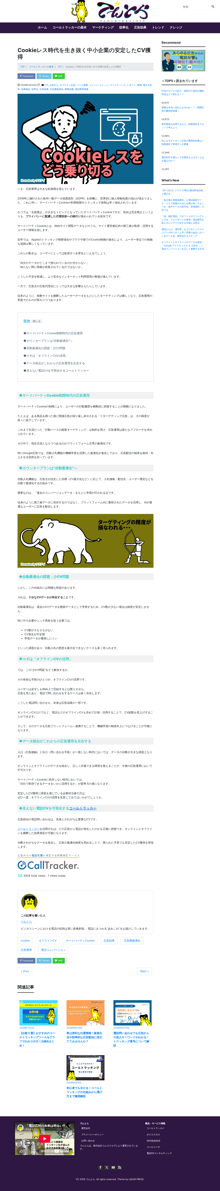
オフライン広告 (67, 85)
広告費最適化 (56, 89)
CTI (46, 85)
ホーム (42, 27)
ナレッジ (176, 27)
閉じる (37, 321)
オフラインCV (48, 940)
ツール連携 (82, 85)
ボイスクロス (153, 1134)
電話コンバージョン (53, 949)
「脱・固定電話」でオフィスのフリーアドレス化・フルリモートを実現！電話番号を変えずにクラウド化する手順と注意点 (183, 219)
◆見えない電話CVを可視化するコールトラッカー (56, 370)
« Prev (25, 971)
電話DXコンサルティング (159, 1153)
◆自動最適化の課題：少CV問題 (44, 348)
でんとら (26, 921)
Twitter (45, 76)
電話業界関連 (81, 89)
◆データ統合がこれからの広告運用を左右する (54, 363)
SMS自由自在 (153, 1140)
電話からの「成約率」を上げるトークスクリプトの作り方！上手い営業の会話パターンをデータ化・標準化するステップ (183, 232)
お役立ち (53, 85)
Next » (144, 971)
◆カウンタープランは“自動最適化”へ (47, 340)
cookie (25, 940)
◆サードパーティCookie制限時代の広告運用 (53, 333)
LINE (60, 76)
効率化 (124, 27)
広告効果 (140, 27)
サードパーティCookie (80, 940)
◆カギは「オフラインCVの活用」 (45, 355)
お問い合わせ (88, 1140)
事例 (139, 85)
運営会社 (85, 1128)
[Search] (213, 7)
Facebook (27, 76)
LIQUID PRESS (136, 1179)
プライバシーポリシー (92, 1134)
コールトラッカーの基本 (70, 27)
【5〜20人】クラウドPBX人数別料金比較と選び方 (182, 192)
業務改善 (69, 89)
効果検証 (25, 89)
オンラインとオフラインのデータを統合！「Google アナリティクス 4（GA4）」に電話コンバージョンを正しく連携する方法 (183, 245)
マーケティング (103, 27)
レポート (131, 85)
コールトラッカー (83, 808)
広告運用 (26, 949)
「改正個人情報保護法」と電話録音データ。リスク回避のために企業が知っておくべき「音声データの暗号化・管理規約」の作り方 (183, 205)
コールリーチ (153, 1147)
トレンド (158, 27)
